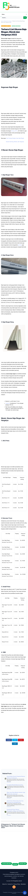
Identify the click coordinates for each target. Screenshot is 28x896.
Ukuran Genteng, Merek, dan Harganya (15, 141)
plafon (16, 130)
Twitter (15, 739)
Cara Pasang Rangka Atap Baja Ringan (15, 138)
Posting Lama (23, 863)
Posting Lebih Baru (6, 863)
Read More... (9, 782)
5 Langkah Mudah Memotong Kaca (15, 784)
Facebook (9, 739)
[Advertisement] (14, 96)
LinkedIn (14, 743)
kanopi (12, 130)
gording (20, 245)
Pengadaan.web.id (17, 880)
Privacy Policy (17, 884)
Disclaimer (23, 884)
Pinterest (20, 739)
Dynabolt (7, 403)
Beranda (15, 864)
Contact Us (10, 884)
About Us (4, 884)
